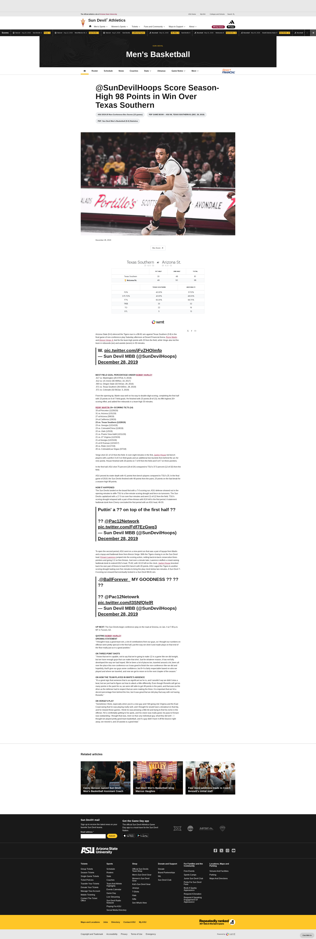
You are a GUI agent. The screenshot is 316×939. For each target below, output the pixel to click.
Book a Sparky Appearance (190, 889)
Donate (161, 869)
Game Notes (180, 71)
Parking (212, 875)
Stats (146, 71)
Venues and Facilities (218, 871)
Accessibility (111, 934)
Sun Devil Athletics (107, 20)
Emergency (151, 934)
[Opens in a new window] (217, 922)
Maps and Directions (218, 878)
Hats (134, 895)
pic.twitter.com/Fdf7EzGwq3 (127, 526)
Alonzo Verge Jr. (106, 340)
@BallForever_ (114, 579)
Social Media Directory (116, 910)
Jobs (105, 922)
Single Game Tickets (90, 876)
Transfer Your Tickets (90, 884)
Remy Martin (171, 337)
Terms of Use (136, 934)
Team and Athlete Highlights (114, 885)
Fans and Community (153, 27)
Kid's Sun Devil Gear (141, 884)
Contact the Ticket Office (89, 899)
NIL (159, 876)
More (194, 71)
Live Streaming (113, 897)
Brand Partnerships (166, 872)
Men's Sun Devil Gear (141, 875)
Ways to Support (176, 27)
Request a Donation (192, 894)
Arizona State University (108, 14)
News (121, 71)
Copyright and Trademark (92, 934)
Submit (112, 836)
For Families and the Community (193, 865)
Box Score (156, 248)
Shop (232, 27)
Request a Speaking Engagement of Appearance (193, 899)
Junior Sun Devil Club (193, 878)
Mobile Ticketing (88, 895)
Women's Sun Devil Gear (140, 879)
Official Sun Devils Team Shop (140, 870)
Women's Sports (118, 27)
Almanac (161, 71)
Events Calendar (114, 889)
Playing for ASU (114, 906)
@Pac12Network (122, 521)
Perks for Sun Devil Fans (192, 883)
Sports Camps (190, 875)
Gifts (134, 899)
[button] (313, 32)
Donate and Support (167, 864)
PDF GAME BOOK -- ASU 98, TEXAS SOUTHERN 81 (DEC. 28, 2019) (176, 115)
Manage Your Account (90, 891)
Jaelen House (160, 455)
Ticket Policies (87, 880)
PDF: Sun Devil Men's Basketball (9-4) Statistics (118, 121)
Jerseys (135, 888)
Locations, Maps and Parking (219, 865)
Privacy (124, 934)
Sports (110, 864)
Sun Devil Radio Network (114, 902)
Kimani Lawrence (108, 557)
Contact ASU (129, 922)
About (191, 27)
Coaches (135, 71)
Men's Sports (99, 27)
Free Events (189, 871)
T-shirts (135, 892)
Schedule (108, 71)
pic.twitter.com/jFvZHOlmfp (133, 350)
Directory (115, 922)
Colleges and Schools (217, 14)
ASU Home (192, 14)
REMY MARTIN (103, 408)
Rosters (110, 872)
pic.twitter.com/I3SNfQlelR (125, 602)
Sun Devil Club (164, 880)
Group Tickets (87, 869)
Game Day (111, 893)
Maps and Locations (90, 922)
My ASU (203, 14)
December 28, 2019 (118, 362)
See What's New (139, 903)
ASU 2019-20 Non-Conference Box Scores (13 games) (120, 115)
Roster (95, 71)
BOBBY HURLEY (144, 375)
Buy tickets (219, 27)
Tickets (135, 27)
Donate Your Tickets (89, 887)
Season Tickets (87, 872)
